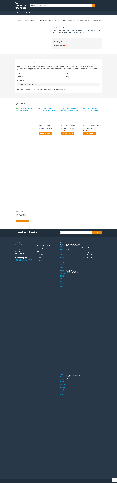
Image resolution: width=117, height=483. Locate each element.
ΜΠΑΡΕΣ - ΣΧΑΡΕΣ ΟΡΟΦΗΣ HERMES (48, 20)
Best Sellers (40, 251)
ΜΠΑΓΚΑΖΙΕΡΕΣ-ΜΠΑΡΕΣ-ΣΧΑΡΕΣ (31, 20)
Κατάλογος (17, 12)
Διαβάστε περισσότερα (23, 220)
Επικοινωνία (52, 12)
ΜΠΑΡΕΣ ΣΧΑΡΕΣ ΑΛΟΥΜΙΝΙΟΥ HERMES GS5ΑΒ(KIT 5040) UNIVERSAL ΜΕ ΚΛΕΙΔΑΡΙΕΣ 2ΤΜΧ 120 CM (47, 127)
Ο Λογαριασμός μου (96, 12)
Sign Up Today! (96, 232)
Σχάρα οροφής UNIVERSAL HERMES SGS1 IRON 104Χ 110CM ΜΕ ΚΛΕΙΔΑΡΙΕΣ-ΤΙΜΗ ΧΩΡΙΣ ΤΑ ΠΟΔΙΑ (73, 271)
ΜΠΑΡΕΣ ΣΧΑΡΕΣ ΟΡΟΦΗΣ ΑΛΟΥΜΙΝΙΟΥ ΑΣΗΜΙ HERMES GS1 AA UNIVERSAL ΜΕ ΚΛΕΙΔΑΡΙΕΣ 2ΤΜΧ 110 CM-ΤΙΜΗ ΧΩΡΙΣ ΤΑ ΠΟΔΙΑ (73, 374)
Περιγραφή (19, 62)
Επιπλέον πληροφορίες (30, 62)
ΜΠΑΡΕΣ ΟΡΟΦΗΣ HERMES (64, 20)
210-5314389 (19, 245)
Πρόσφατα (39, 257)
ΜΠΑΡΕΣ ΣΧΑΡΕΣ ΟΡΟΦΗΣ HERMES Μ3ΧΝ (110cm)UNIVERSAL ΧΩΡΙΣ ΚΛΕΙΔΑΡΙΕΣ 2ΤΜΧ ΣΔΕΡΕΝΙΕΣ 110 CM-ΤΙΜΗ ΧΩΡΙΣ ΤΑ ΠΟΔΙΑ (73, 246)
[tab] (19, 62)
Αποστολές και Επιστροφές (28, 12)
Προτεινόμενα (40, 254)
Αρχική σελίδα (18, 20)
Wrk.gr (23, 481)
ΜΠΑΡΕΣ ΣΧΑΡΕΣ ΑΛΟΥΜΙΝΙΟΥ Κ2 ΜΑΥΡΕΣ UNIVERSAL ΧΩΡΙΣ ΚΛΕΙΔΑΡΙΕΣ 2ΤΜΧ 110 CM (23, 214)
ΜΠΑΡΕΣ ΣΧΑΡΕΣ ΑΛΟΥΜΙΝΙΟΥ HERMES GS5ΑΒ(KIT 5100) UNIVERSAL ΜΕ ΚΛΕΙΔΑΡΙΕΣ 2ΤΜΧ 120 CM (69, 127)
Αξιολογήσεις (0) (43, 62)
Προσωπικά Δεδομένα (42, 12)
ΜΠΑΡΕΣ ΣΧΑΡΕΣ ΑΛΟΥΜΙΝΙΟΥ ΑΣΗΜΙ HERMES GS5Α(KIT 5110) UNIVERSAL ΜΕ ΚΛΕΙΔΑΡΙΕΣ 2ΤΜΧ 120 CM (91, 127)
